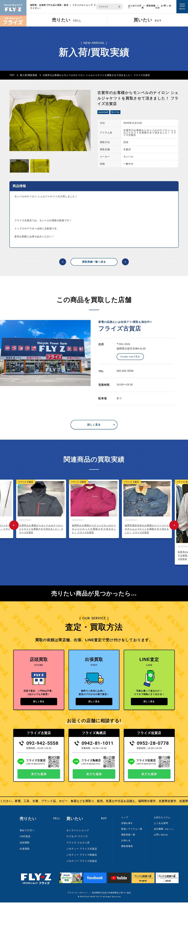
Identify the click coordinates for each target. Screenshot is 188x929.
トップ (124, 817)
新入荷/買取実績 (28, 75)
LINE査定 (25, 836)
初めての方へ (27, 830)
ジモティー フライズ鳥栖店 (81, 855)
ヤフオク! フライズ (77, 836)
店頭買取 (25, 842)
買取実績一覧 (128, 834)
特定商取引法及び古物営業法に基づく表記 (111, 893)
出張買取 (25, 848)
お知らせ (126, 840)
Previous (14, 525)
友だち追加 (39, 774)
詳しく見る (94, 424)
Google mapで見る (130, 356)
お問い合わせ (163, 6)
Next (174, 525)
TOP (11, 75)
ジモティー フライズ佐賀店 (81, 861)
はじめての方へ (135, 6)
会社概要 (164, 829)
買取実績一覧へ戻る (94, 261)
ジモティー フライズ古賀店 (81, 848)
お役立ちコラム (162, 817)
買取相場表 (149, 6)
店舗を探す (127, 823)
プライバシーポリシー (77, 893)
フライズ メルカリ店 (78, 842)
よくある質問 (161, 823)
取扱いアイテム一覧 (131, 829)
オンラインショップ (77, 830)
